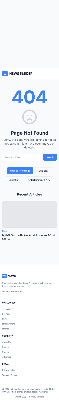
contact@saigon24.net (12, 291)
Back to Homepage (20, 170)
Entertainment (8, 324)
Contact (5, 347)
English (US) (20, 397)
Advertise (6, 357)
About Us (6, 342)
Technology (7, 309)
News (4, 319)
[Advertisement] (29, 34)
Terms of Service (9, 375)
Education (14, 180)
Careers (5, 352)
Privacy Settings (36, 397)
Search (50, 157)
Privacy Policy (8, 370)
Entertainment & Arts (39, 180)
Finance (5, 329)
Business (44, 170)
